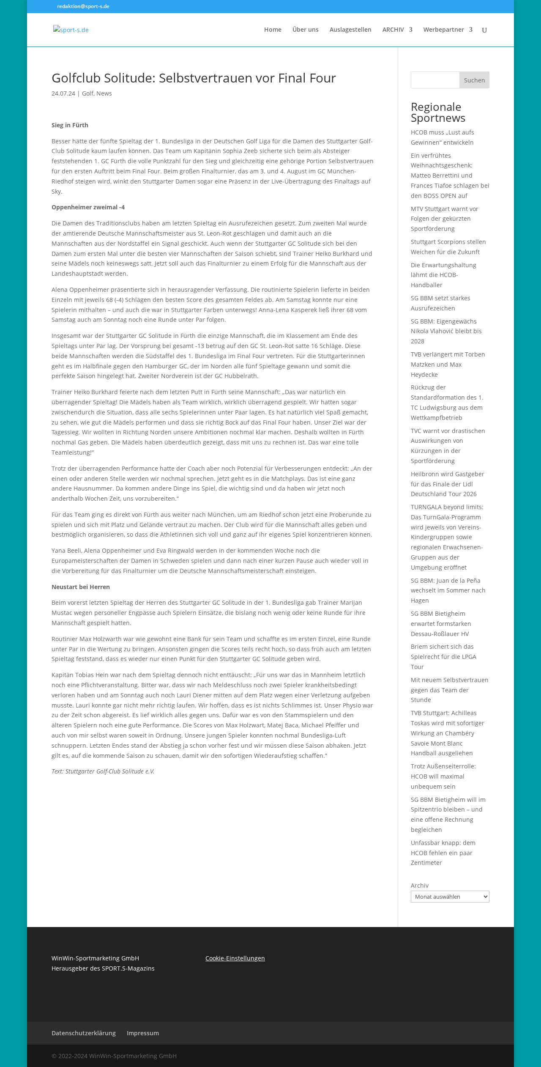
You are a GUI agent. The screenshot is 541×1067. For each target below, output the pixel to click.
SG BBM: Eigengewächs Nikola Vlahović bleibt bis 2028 (446, 331)
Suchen (474, 80)
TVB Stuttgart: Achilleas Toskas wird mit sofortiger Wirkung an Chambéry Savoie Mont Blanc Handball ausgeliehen (447, 733)
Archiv (420, 885)
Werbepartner (444, 30)
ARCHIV (393, 30)
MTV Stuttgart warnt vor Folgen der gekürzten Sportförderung (444, 219)
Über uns (305, 30)
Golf (87, 93)
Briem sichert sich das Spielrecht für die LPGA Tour (443, 656)
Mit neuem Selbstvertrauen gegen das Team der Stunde (450, 690)
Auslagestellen (351, 30)
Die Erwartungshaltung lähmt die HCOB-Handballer (443, 275)
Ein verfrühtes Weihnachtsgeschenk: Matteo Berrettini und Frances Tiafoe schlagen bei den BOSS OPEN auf (450, 175)
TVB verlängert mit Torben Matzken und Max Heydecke (448, 364)
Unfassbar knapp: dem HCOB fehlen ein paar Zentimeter (443, 853)
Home (272, 30)
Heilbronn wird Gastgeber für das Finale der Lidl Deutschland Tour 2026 (447, 484)
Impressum (143, 1033)
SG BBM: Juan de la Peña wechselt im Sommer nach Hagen (448, 590)
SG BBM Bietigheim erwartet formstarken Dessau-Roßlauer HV (441, 623)
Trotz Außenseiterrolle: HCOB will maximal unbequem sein (443, 776)
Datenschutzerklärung (84, 1033)
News (104, 93)
